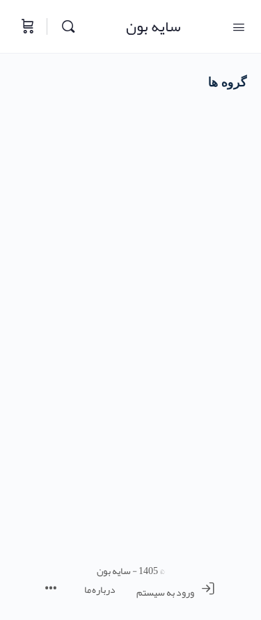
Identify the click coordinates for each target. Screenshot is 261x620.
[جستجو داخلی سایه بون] (65, 26)
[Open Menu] (238, 26)
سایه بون (153, 26)
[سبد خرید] (26, 26)
